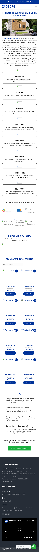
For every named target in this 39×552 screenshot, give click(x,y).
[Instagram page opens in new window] (8, 514)
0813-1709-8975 (27, 2)
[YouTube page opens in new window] (6, 514)
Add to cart (10, 293)
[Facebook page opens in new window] (3, 514)
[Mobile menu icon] (36, 6)
